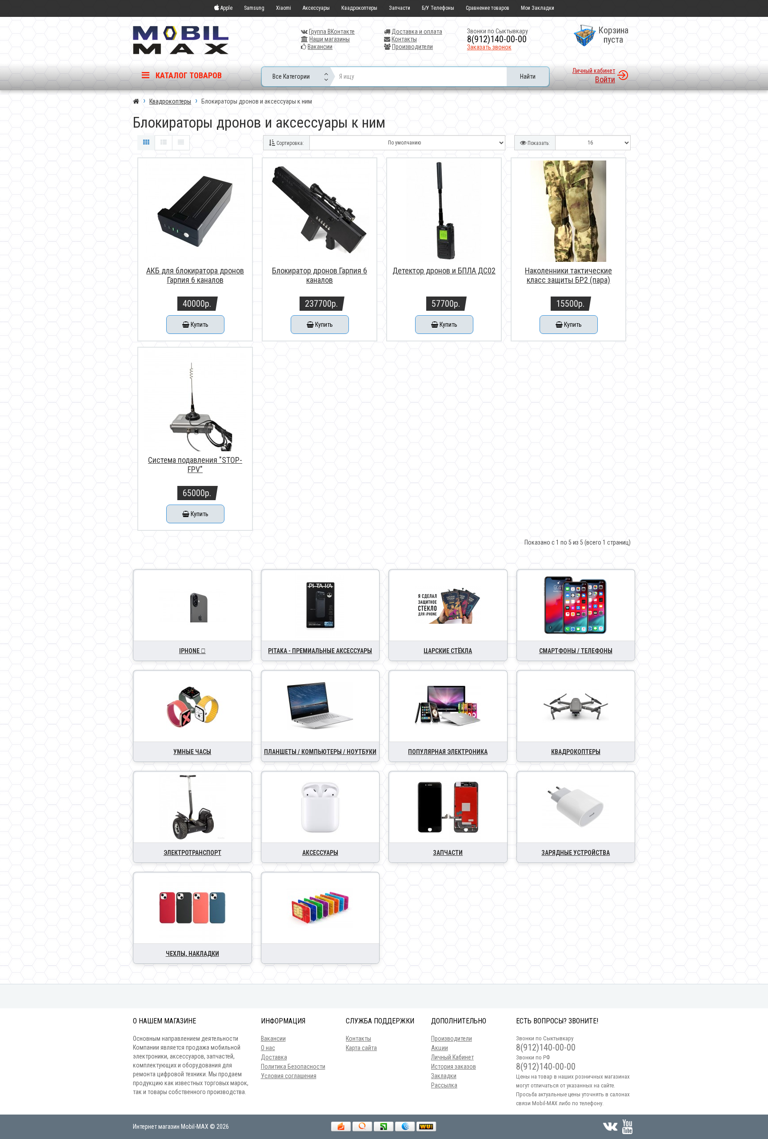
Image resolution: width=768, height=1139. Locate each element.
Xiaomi (283, 8)
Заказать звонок (489, 47)
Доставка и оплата (417, 31)
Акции (439, 1047)
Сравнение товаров (487, 8)
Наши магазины (329, 39)
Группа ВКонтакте (332, 31)
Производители (412, 46)
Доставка (274, 1057)
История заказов (453, 1066)
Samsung (254, 8)
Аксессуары (316, 8)
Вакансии (320, 46)
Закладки (443, 1075)
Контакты (404, 39)
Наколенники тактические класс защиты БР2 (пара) (568, 275)
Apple (225, 8)
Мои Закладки (537, 8)
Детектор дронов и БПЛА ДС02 (444, 270)
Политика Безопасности (293, 1066)
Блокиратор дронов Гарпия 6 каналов (319, 275)
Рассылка (444, 1085)
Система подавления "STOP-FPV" (195, 464)
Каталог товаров (188, 75)
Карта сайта (361, 1047)
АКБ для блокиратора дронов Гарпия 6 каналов (195, 275)
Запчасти (399, 8)
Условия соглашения (288, 1075)
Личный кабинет (593, 70)
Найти (528, 76)
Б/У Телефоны (438, 8)
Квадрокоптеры (359, 8)
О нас (268, 1047)
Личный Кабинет (452, 1057)
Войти (605, 79)
